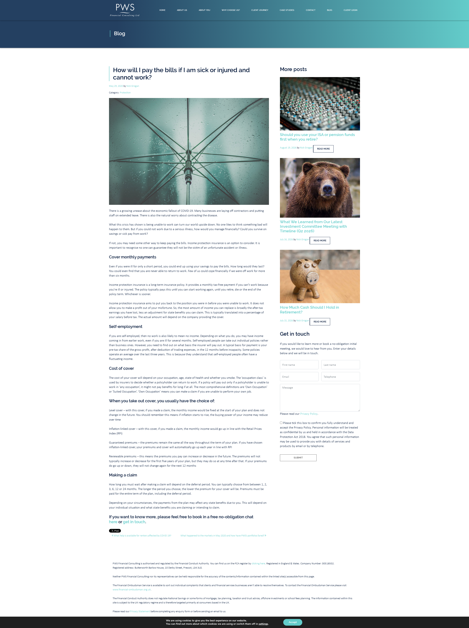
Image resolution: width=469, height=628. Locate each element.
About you (204, 10)
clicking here (258, 563)
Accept (293, 622)
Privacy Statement (140, 611)
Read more (323, 149)
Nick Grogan (132, 86)
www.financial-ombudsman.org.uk (132, 589)
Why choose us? (231, 10)
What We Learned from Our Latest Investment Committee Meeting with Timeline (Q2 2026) (313, 226)
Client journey (259, 10)
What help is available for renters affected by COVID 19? (142, 535)
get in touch (134, 521)
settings (263, 624)
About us (182, 10)
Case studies (287, 10)
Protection (125, 92)
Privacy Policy (308, 414)
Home (162, 10)
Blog (329, 10)
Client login (350, 10)
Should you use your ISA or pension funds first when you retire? (317, 136)
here (113, 521)
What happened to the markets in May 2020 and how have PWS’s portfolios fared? (222, 535)
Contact (310, 10)
